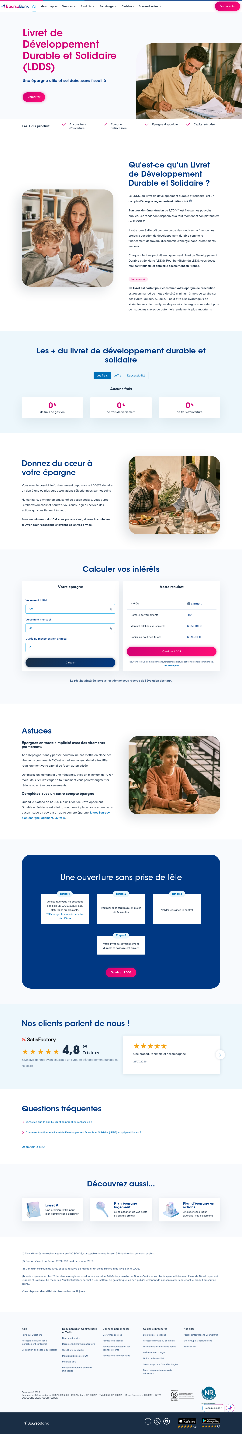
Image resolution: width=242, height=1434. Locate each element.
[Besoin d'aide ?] (230, 1408)
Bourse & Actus (148, 6)
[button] (121, 1122)
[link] (39, 1350)
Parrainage (106, 6)
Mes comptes (48, 6)
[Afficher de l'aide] (190, 201)
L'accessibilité (136, 375)
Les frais (102, 375)
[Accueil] (15, 6)
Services (67, 6)
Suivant (220, 1055)
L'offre (117, 375)
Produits (86, 6)
